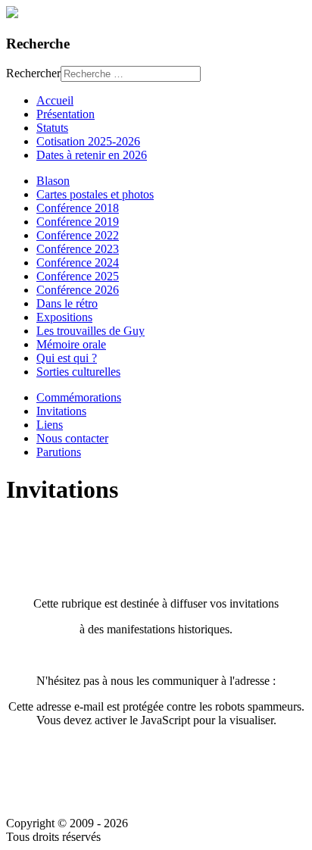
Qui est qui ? (66, 358)
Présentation (65, 114)
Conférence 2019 (77, 221)
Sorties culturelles (78, 371)
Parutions (58, 451)
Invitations (61, 411)
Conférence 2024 (77, 262)
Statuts (52, 127)
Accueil (54, 100)
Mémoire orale (71, 344)
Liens (49, 424)
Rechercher (33, 73)
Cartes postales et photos (95, 194)
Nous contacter (72, 438)
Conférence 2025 (77, 276)
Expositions (64, 317)
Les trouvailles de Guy (90, 330)
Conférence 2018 (77, 208)
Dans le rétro (67, 303)
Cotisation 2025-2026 (88, 141)
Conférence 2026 (77, 289)
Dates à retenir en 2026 (91, 154)
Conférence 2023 (77, 248)
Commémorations (78, 397)
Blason (53, 180)
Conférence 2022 (77, 235)
